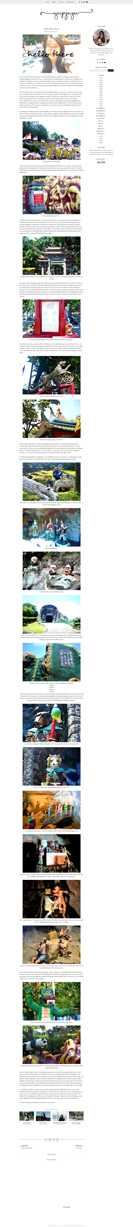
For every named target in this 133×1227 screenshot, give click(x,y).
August (99, 118)
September (100, 116)
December (99, 108)
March (100, 128)
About (54, 2)
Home (47, 2)
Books (61, 2)
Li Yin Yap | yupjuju (62, 1225)
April (100, 126)
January (100, 133)
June (100, 123)
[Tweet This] (49, 1139)
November (99, 111)
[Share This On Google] (57, 1139)
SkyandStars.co (81, 1225)
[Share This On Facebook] (45, 1139)
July (100, 121)
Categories (70, 2)
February (100, 131)
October (100, 113)
